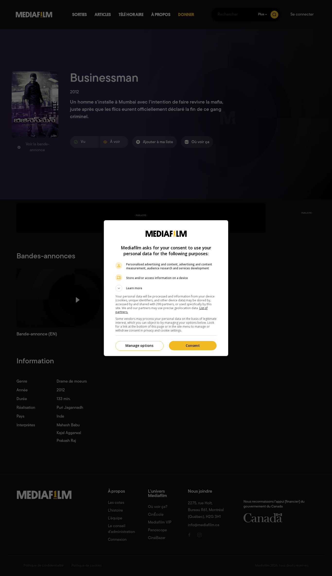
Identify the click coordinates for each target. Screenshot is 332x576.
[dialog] (166, 288)
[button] (166, 288)
